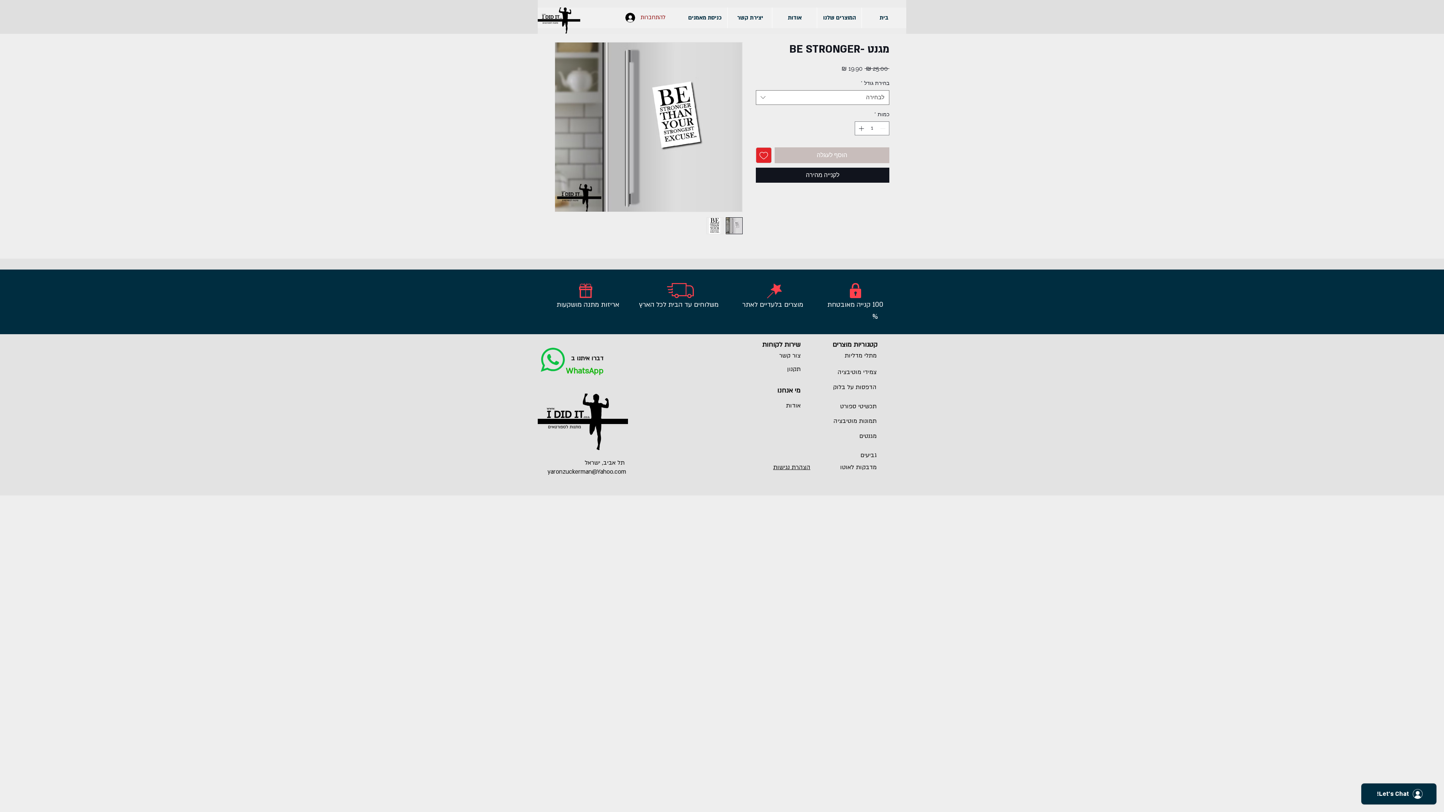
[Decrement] (883, 128)
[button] (839, 18)
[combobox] (822, 97)
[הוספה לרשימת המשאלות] (764, 155)
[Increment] (860, 128)
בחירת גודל (875, 83)
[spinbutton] (872, 128)
